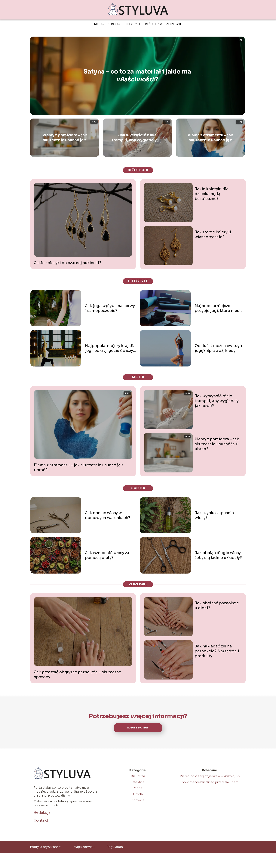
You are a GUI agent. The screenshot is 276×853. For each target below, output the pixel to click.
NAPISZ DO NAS (138, 727)
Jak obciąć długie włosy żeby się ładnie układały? (218, 555)
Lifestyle (132, 24)
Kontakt (41, 820)
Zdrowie (174, 24)
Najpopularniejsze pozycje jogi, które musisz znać (219, 308)
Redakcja (42, 812)
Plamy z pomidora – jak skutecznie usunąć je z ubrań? (64, 138)
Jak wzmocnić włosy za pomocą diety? (107, 555)
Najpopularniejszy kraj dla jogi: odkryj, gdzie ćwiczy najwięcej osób (110, 348)
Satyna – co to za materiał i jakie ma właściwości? (137, 75)
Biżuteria (153, 24)
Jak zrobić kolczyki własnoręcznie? (213, 234)
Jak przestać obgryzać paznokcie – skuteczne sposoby (77, 674)
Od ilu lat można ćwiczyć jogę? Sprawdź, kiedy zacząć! (218, 348)
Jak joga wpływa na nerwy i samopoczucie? (110, 308)
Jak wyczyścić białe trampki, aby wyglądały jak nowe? (137, 138)
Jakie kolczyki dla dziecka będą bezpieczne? (211, 194)
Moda (99, 24)
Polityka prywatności (45, 847)
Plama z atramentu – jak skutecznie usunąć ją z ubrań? (210, 138)
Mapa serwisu (84, 847)
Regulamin (115, 847)
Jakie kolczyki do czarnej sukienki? (67, 263)
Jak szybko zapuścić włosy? (214, 515)
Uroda (114, 24)
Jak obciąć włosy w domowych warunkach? (107, 515)
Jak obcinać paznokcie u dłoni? (217, 605)
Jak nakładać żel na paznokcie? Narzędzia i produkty (217, 651)
